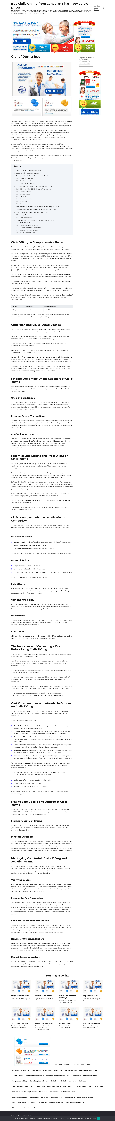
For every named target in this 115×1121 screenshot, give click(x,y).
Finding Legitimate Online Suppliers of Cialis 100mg (33, 176)
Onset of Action (25, 194)
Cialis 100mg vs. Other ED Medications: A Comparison (33, 189)
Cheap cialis (76, 1075)
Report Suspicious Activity (28, 232)
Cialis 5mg (54, 1081)
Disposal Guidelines (26, 217)
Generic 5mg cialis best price (51, 1097)
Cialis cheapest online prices (22, 1086)
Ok (99, 1118)
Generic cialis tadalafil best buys (68, 997)
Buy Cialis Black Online (97, 8)
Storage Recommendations (28, 215)
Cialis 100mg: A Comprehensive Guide (28, 170)
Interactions (23, 201)
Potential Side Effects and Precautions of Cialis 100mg (34, 186)
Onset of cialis (64, 1023)
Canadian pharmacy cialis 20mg (57, 1075)
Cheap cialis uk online (86, 66)
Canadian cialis (17, 1075)
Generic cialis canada (85, 1097)
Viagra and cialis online (20, 996)
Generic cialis (70, 1097)
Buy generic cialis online (88, 1070)
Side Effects (23, 196)
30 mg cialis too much (19, 1023)
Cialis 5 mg (25, 1070)
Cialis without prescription (52, 1070)
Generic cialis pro (84, 62)
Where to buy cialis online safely (24, 1108)
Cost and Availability (26, 199)
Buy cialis (15, 1070)
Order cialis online (56, 1102)
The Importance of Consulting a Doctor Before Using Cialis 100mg (38, 207)
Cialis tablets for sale (68, 1092)
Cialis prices (54, 1092)
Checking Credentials (26, 178)
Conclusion (23, 204)
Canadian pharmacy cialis (34, 1075)
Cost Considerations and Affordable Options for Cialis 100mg (36, 209)
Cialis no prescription (83, 1086)
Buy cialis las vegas (90, 996)
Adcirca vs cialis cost (43, 996)
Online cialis (42, 1102)
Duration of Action (25, 191)
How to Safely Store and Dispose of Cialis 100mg (32, 212)
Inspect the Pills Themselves (29, 225)
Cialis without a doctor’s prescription (25, 1097)
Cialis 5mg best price (68, 1081)
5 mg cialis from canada (86, 58)
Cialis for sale (40, 1086)
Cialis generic (68, 1086)
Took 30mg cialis (84, 64)
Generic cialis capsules (44, 1023)
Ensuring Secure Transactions (29, 181)
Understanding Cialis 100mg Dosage (28, 173)
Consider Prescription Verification (30, 227)
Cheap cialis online (90, 1075)
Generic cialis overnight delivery (23, 1102)
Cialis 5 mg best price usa (39, 1081)
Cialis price (43, 1092)
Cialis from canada (54, 1086)
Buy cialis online (71, 1070)
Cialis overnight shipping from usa (24, 1092)
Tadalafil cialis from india (74, 1102)
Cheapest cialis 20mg (19, 1081)
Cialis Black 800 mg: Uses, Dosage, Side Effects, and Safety (73, 1064)
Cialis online (98, 1086)
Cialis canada (83, 1081)
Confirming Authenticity (27, 183)
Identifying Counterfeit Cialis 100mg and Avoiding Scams (35, 220)
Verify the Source (25, 222)
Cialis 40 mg (36, 1070)
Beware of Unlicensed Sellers (29, 230)
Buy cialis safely (84, 60)
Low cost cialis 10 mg (91, 1023)
